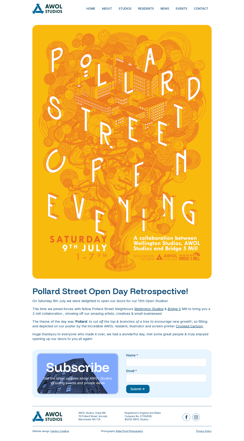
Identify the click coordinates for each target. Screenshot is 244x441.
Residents (146, 8)
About (107, 8)
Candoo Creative (59, 431)
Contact (201, 8)
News (165, 8)
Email (131, 371)
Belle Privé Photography (129, 431)
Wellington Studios (148, 309)
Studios (125, 8)
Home (90, 8)
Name (132, 355)
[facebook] (186, 417)
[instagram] (196, 417)
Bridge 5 (174, 309)
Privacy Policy (204, 431)
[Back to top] (236, 433)
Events (181, 8)
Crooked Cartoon (189, 326)
